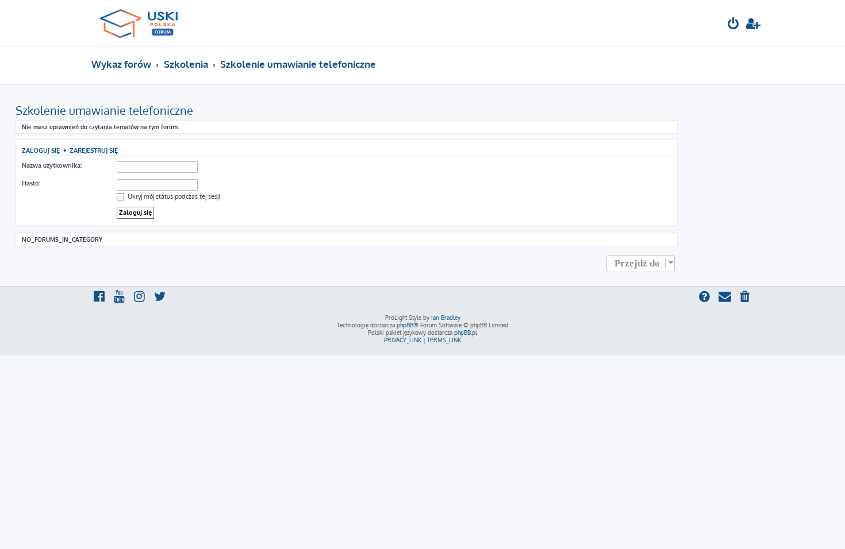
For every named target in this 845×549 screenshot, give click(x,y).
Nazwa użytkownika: (52, 165)
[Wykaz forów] (144, 23)
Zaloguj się (41, 150)
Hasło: (31, 183)
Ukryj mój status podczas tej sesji (173, 196)
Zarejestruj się (94, 150)
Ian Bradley (445, 317)
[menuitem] (733, 25)
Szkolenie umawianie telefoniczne (104, 110)
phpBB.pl (465, 332)
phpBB (405, 325)
